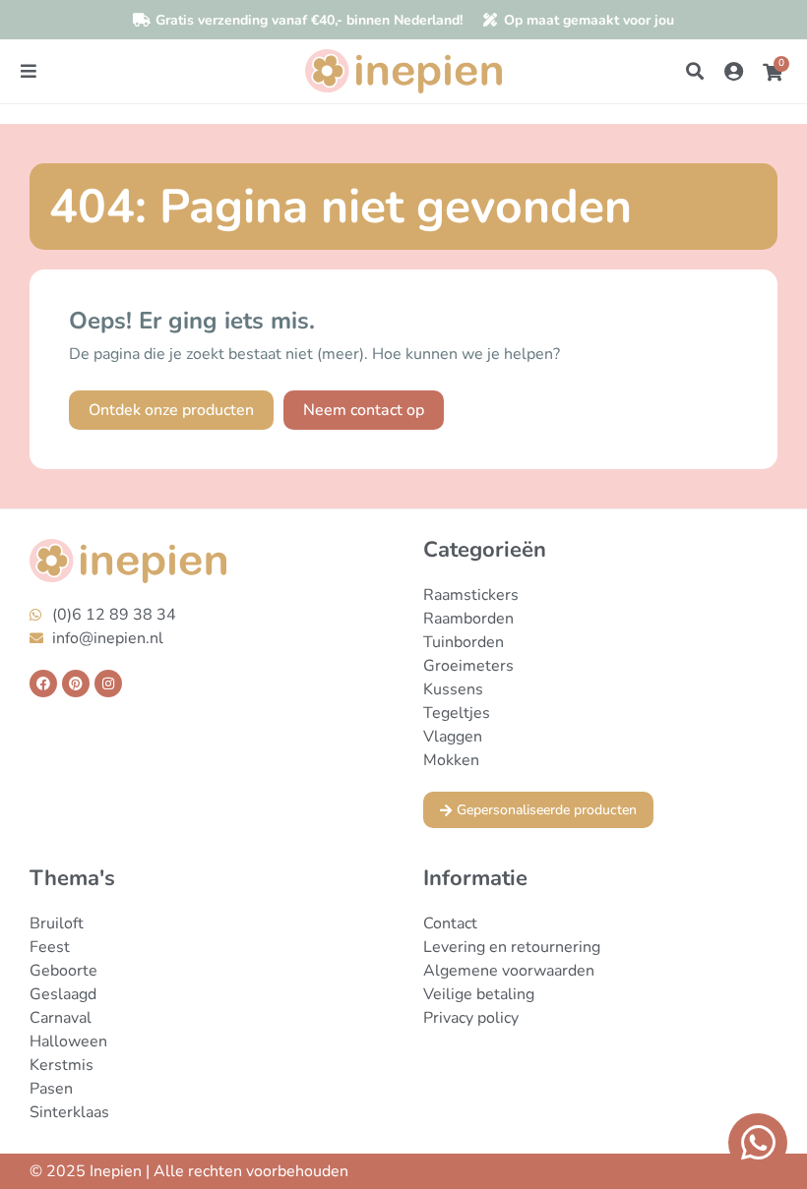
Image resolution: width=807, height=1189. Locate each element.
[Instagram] (108, 683)
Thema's (72, 878)
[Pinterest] (76, 683)
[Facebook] (43, 683)
